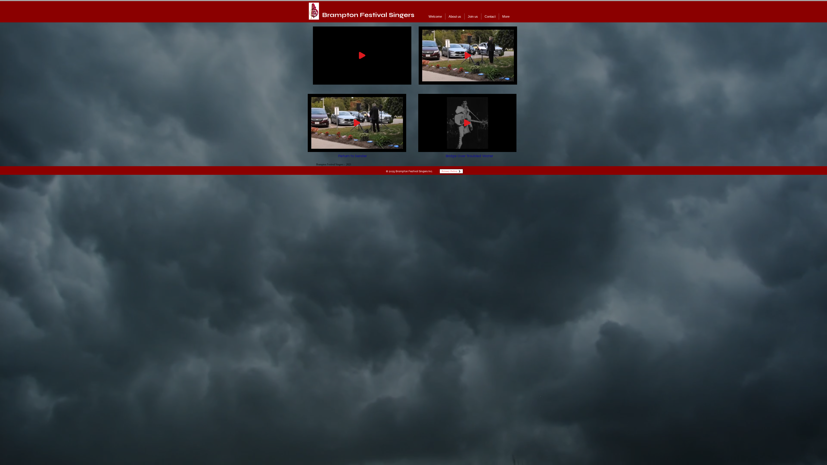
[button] (402, 76)
